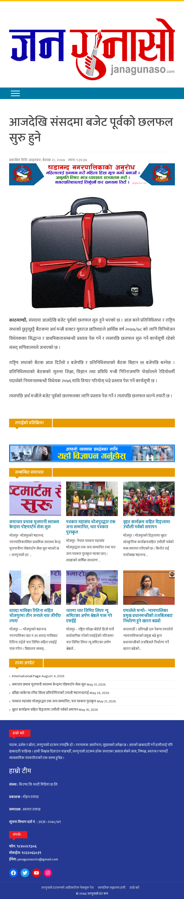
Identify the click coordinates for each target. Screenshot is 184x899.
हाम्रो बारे (134, 887)
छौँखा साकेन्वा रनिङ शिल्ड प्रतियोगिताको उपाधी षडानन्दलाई (50, 693)
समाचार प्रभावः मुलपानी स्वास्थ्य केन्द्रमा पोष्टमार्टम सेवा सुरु (34, 524)
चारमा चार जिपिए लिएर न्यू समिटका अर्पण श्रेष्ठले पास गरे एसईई (89, 616)
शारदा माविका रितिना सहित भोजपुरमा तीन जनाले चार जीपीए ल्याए (35, 616)
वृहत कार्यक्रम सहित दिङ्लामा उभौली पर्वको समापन (146, 524)
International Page (26, 676)
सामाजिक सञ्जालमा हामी (111, 887)
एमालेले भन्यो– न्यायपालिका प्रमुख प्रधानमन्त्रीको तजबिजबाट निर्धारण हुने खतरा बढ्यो (148, 616)
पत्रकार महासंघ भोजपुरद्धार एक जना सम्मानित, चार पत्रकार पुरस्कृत (90, 527)
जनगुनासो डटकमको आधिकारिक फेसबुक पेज (67, 887)
